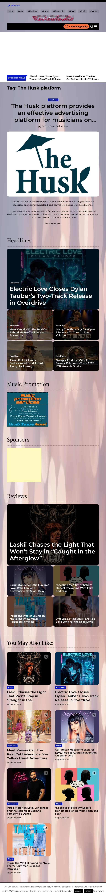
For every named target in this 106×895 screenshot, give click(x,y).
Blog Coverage (68, 211)
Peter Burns (50, 126)
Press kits (36, 214)
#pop (20, 11)
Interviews (12, 804)
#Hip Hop (32, 11)
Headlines (53, 100)
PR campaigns (24, 214)
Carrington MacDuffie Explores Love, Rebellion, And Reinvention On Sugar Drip (81, 80)
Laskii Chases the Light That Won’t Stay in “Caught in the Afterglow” (52, 551)
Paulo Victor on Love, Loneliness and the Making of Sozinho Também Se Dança (27, 810)
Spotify (86, 214)
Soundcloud (76, 214)
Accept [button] (78, 891)
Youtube (72, 217)
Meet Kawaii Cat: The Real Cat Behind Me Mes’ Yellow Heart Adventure (45, 79)
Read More (98, 891)
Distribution (81, 211)
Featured (92, 211)
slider (44, 214)
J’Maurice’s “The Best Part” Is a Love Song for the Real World (75, 620)
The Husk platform (59, 217)
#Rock (45, 11)
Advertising (21, 211)
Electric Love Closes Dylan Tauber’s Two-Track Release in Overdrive (51, 295)
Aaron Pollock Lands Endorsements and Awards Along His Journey (27, 363)
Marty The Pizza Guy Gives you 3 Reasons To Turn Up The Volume (75, 332)
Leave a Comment (53, 223)
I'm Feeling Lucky (78, 26)
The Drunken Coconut (40, 217)
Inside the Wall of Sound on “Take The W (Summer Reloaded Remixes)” (27, 618)
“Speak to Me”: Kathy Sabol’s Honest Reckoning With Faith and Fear (75, 587)
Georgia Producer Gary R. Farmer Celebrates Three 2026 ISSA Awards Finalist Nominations (75, 365)
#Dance (93, 11)
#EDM (72, 11)
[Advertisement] (53, 54)
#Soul (82, 11)
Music (10, 688)
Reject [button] (88, 891)
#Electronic (58, 11)
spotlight (94, 214)
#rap (11, 11)
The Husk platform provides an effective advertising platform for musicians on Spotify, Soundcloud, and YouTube (53, 119)
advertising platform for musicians (44, 211)
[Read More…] (86, 204)
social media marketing (58, 214)
